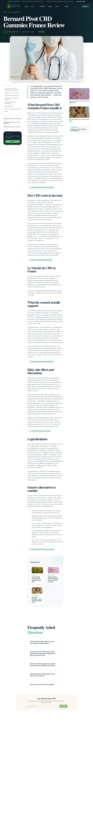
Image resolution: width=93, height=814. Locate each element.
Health (50, 6)
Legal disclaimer (9, 106)
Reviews (42, 6)
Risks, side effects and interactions (10, 103)
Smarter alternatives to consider (13, 109)
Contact (85, 6)
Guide (26, 6)
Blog (32, 6)
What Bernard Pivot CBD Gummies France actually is (12, 89)
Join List (12, 141)
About (67, 6)
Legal (57, 6)
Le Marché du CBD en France (12, 95)
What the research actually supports (11, 98)
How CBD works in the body (12, 92)
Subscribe (63, 706)
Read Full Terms (81, 1)
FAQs (6, 111)
